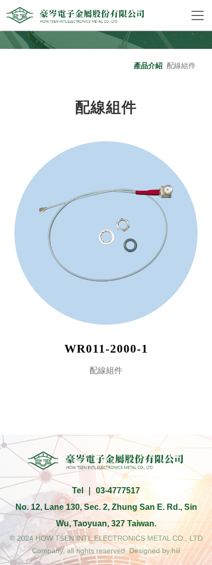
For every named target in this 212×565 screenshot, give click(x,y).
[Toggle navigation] (197, 15)
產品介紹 (148, 65)
